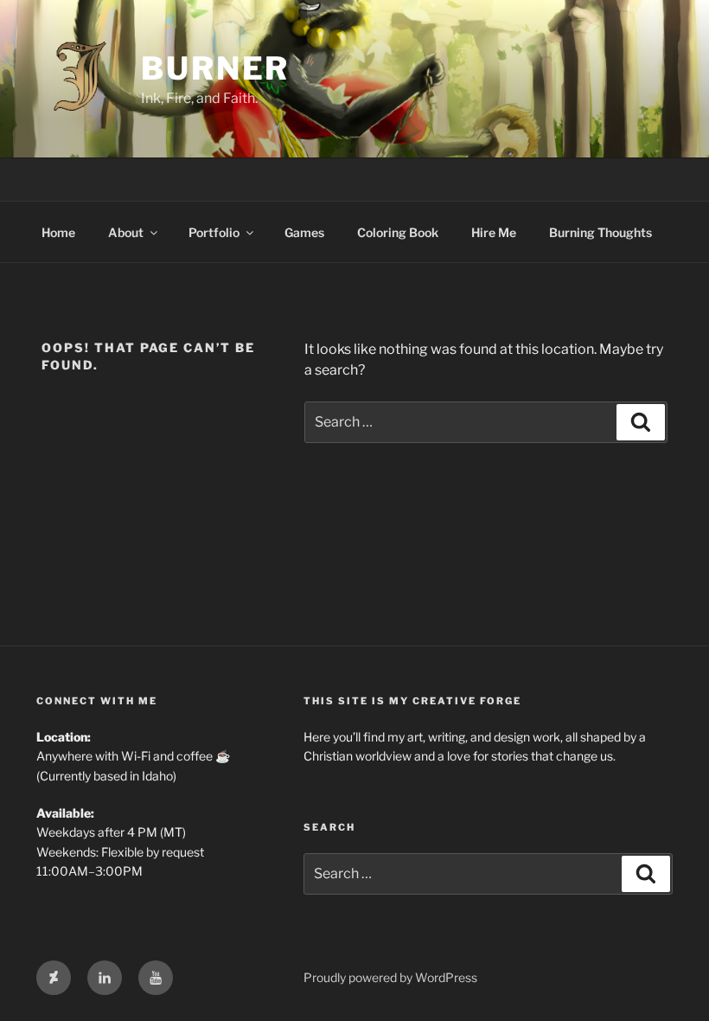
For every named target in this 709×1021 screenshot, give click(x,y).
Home (58, 232)
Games (304, 232)
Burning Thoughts (600, 232)
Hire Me (493, 232)
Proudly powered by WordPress (390, 977)
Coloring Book (397, 232)
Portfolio (214, 232)
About (126, 232)
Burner (215, 68)
